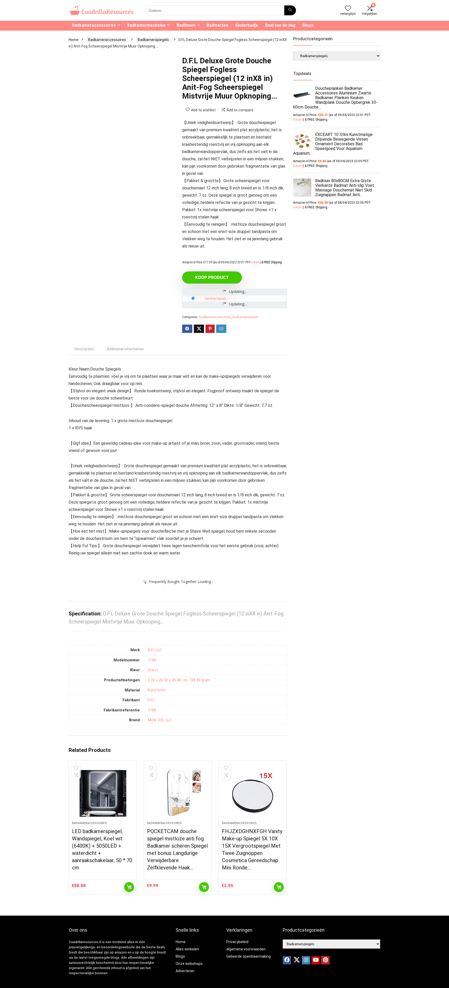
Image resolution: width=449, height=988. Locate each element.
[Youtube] (316, 960)
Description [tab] (84, 349)
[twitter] (296, 960)
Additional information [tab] (125, 349)
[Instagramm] (306, 960)
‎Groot (153, 670)
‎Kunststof (157, 690)
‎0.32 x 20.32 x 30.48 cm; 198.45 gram (179, 680)
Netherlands (215, 298)
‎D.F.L (151, 700)
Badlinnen (186, 25)
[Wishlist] (348, 8)
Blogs (308, 25)
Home (73, 40)
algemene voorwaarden (246, 949)
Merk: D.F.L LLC (160, 720)
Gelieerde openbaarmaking (248, 956)
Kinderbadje (246, 25)
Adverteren (185, 971)
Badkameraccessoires (94, 25)
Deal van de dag (280, 25)
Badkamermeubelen (146, 25)
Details (255, 262)
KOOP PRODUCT (212, 277)
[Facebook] (287, 960)
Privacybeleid (237, 942)
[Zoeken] (290, 10)
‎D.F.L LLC (155, 650)
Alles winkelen (187, 949)
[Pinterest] (325, 960)
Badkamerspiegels (153, 40)
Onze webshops (189, 964)
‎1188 (152, 660)
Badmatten (217, 25)
